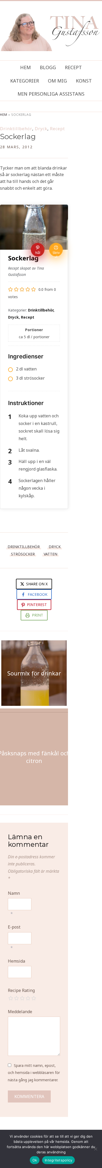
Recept (73, 67)
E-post (14, 927)
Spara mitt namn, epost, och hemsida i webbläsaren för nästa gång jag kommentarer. (34, 1072)
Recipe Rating (21, 990)
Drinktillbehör (16, 129)
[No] (95, 1148)
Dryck (41, 129)
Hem (25, 67)
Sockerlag (18, 136)
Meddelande (20, 1011)
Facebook (37, 594)
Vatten (50, 554)
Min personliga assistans (51, 94)
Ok (34, 1160)
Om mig (57, 81)
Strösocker (23, 554)
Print (37, 615)
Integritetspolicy (58, 1160)
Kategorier (24, 81)
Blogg (48, 67)
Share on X (36, 583)
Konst (84, 81)
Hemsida (16, 961)
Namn (14, 893)
